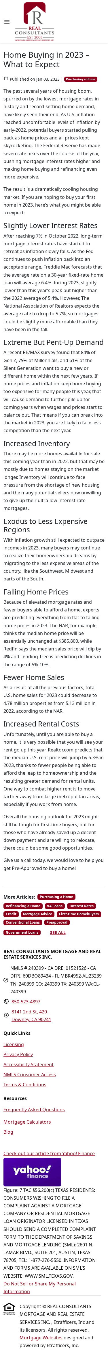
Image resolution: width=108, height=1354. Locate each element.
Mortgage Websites (42, 1337)
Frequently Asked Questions (34, 1109)
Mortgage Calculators (27, 1122)
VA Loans (54, 906)
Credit (11, 914)
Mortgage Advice (37, 914)
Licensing (13, 1044)
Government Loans (22, 932)
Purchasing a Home (80, 79)
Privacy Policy (18, 1054)
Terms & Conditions (24, 1084)
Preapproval (56, 922)
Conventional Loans (23, 922)
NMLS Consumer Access (29, 1074)
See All (58, 932)
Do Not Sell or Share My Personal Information (39, 1288)
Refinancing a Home (23, 906)
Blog (8, 1132)
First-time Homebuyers (79, 914)
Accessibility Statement (28, 1064)
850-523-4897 (26, 1001)
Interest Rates (81, 906)
